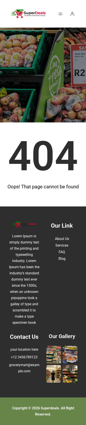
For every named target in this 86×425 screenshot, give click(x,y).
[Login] (72, 14)
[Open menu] (60, 14)
